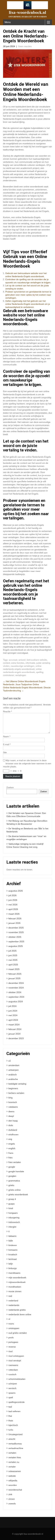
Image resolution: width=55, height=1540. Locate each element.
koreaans (12, 1250)
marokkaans (14, 1273)
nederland (13, 1300)
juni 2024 (12, 1010)
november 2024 (16, 987)
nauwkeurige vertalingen (22, 666)
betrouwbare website (37, 660)
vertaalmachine (15, 1448)
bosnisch (12, 1102)
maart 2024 (14, 1024)
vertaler (12, 1466)
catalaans (13, 1107)
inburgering (13, 1217)
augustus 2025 (15, 946)
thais (10, 1420)
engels (11, 1144)
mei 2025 (12, 960)
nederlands (13, 1305)
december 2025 (16, 927)
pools (11, 1337)
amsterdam (13, 1065)
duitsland (12, 1130)
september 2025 (16, 941)
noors (11, 1323)
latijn (10, 1263)
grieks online (14, 1190)
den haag (13, 1120)
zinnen (11, 1499)
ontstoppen (13, 1328)
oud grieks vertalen (17, 1333)
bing (10, 1097)
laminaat (12, 1259)
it (8, 1231)
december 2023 (16, 1038)
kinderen (12, 1245)
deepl (11, 1116)
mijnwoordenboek (17, 1282)
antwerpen (13, 1070)
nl (9, 1319)
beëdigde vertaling (17, 1084)
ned (10, 1296)
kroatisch (12, 1254)
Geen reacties (25, 46)
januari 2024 (14, 1034)
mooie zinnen (14, 1291)
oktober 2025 (14, 937)
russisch (12, 1374)
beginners (13, 1088)
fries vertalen (14, 1162)
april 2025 (13, 964)
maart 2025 (14, 969)
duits (10, 1125)
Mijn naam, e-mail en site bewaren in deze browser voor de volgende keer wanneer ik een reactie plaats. (27, 763)
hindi (10, 1208)
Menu (8, 22)
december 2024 (16, 983)
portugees (13, 1342)
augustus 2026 (15, 891)
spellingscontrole (16, 1402)
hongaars (13, 1213)
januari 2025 (14, 978)
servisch (12, 1388)
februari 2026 (14, 918)
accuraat (13, 660)
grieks (11, 1185)
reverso (12, 1346)
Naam (6, 736)
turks (10, 1430)
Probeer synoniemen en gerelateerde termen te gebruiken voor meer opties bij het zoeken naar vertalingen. (28, 294)
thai (10, 1416)
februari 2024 (14, 1029)
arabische (13, 1079)
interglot (12, 1227)
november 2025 (16, 932)
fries (10, 1157)
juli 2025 (12, 951)
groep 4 (12, 1199)
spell (10, 1397)
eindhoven (13, 1134)
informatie (30, 663)
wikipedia (12, 1480)
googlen (12, 1176)
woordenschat (15, 1489)
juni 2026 (12, 900)
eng (10, 1139)
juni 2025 (12, 955)
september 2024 (16, 997)
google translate (16, 1171)
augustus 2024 (15, 1001)
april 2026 (13, 909)
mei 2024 (12, 1015)
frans (10, 1153)
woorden (12, 1485)
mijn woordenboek (17, 1277)
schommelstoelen (16, 1379)
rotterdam (13, 1370)
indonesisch (14, 1222)
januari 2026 (14, 923)
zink (10, 1494)
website (12, 1476)
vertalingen (20, 675)
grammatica (14, 1180)
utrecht (11, 1439)
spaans (11, 1393)
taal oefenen (14, 1411)
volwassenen (14, 1471)
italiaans (12, 1236)
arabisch (12, 1074)
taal (10, 1406)
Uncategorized (15, 1434)
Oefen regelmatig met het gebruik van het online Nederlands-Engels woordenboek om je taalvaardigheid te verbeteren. (27, 304)
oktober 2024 (14, 992)
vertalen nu (13, 1462)
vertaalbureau (15, 1443)
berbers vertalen (16, 1093)
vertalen (12, 1453)
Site (5, 752)
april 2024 (13, 1020)
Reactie (7, 711)
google (11, 1167)
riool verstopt (14, 1360)
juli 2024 (12, 1006)
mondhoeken (14, 1287)
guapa (11, 1203)
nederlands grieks (17, 1310)
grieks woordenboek (18, 1194)
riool (10, 1351)
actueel (22, 660)
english (11, 1148)
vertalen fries (14, 1457)
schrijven (12, 1383)
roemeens (13, 1365)
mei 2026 (12, 904)
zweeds (12, 1503)
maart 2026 (14, 914)
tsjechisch (13, 1425)
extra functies (17, 663)
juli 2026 (12, 895)
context (6, 663)
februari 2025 (14, 974)
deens (11, 1111)
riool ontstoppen (16, 1356)
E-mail (7, 744)
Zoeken (10, 787)
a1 (9, 1060)
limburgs (12, 1268)
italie (10, 1240)
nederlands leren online (19, 1314)
